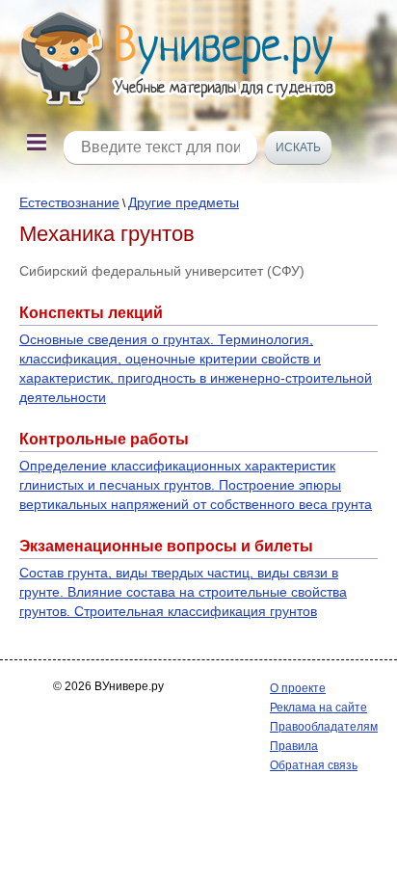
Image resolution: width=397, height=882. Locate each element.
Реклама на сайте (318, 707)
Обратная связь (313, 765)
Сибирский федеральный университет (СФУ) (161, 271)
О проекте (298, 688)
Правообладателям (324, 727)
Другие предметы (183, 202)
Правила (294, 746)
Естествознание (69, 202)
